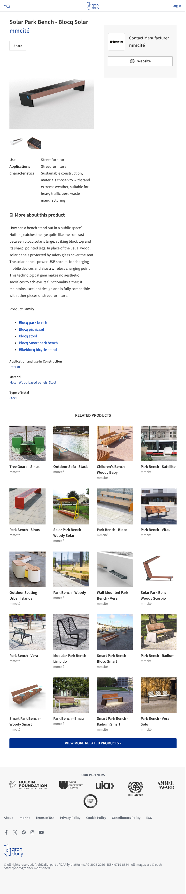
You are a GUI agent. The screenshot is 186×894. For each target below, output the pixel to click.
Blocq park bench (33, 322)
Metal (13, 382)
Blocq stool (28, 336)
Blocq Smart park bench (38, 343)
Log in (176, 5)
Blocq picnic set (31, 329)
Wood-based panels (33, 382)
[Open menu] (6, 5)
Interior (14, 366)
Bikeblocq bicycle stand (38, 349)
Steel (52, 382)
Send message (140, 115)
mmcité (19, 30)
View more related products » (93, 743)
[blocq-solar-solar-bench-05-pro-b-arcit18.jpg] (16, 142)
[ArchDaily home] (93, 6)
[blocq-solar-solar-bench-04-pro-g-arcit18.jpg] (34, 142)
